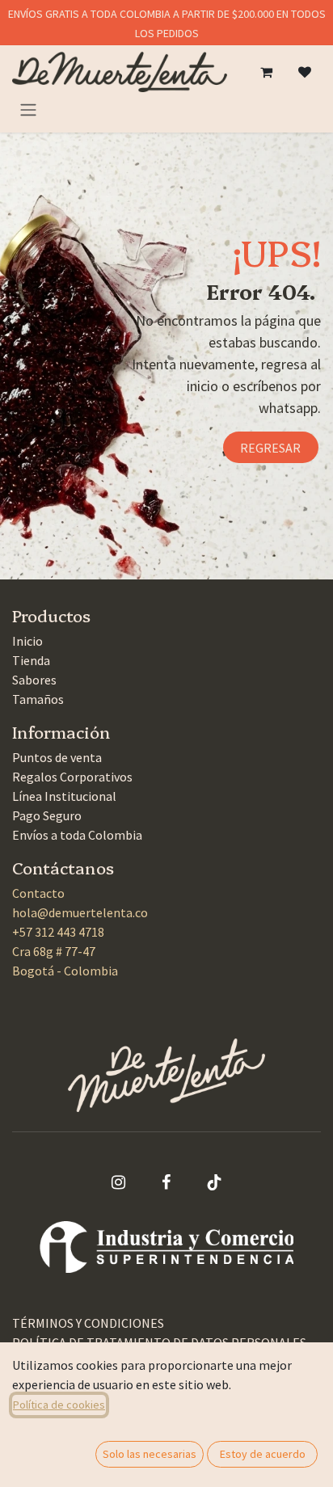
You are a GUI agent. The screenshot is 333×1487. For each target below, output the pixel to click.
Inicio (27, 641)
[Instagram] (119, 1182)
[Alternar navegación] (28, 109)
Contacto (38, 893)
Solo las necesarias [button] (149, 1454)
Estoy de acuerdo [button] (263, 1454)
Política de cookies (59, 1404)
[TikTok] (214, 1182)
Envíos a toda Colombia (77, 835)
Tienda (31, 660)
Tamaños (38, 699)
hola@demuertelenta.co (80, 912)
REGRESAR (270, 448)
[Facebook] (166, 1182)
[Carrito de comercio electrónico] (266, 72)
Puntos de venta (57, 757)
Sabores (34, 680)
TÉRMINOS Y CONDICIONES (88, 1323)
